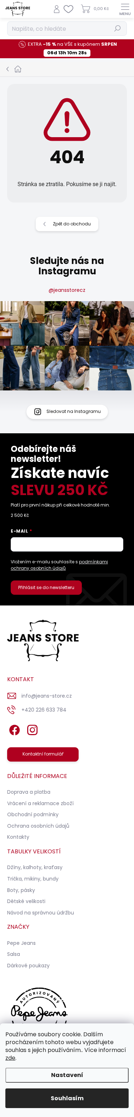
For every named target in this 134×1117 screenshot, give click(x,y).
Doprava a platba (28, 792)
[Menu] (125, 9)
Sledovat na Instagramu (73, 411)
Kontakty (18, 837)
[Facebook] (13, 729)
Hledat (117, 28)
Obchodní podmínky (33, 814)
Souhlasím (67, 1098)
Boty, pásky (21, 890)
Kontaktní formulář (43, 754)
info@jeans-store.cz (46, 695)
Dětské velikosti (26, 901)
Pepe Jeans (21, 943)
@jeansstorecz (67, 290)
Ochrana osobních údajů (38, 825)
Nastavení (67, 1075)
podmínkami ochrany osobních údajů (59, 565)
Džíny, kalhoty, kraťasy (35, 867)
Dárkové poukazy (28, 965)
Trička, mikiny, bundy (33, 878)
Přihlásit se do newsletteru (46, 587)
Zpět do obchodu (72, 224)
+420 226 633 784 (43, 709)
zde (10, 1058)
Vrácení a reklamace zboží (40, 803)
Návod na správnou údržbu (40, 912)
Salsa (13, 954)
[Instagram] (31, 729)
